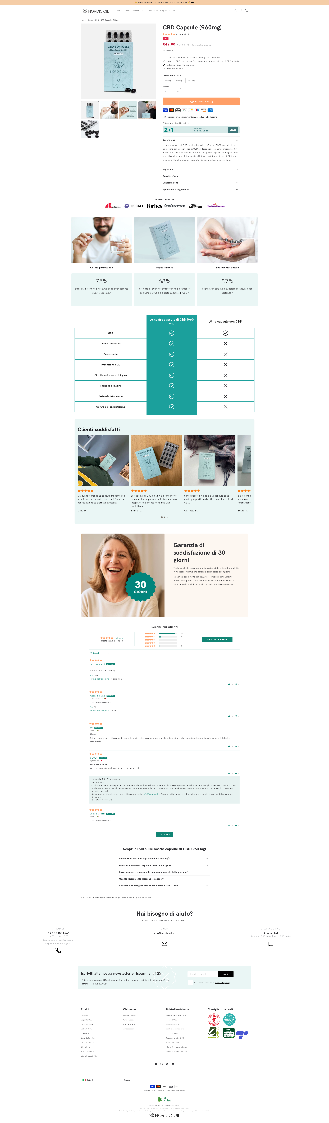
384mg (168, 80)
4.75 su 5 (118, 638)
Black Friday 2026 (89, 1056)
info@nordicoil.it (151, 794)
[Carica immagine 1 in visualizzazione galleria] (90, 110)
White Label (128, 1020)
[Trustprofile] (242, 1038)
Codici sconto (171, 1033)
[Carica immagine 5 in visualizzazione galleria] (90, 129)
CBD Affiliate (129, 1024)
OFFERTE (85, 1047)
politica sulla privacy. (222, 983)
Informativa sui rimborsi (176, 1047)
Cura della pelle (88, 1038)
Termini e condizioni (158, 1090)
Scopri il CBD (171, 1020)
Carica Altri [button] (164, 834)
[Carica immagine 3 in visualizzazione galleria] (128, 110)
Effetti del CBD (172, 1042)
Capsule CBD (86, 1020)
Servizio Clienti (172, 1024)
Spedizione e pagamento (176, 1015)
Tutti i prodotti (87, 1051)
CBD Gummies (87, 1024)
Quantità (166, 86)
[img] (95, 660)
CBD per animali (88, 1042)
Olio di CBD (86, 1015)
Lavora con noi (129, 1015)
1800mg (191, 80)
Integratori (85, 1033)
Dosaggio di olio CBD (175, 1038)
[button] (119, 10)
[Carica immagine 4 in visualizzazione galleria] (147, 110)
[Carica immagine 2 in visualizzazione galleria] (109, 110)
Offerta (233, 130)
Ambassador (128, 1029)
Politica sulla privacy (172, 1090)
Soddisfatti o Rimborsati (176, 1051)
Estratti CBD (86, 1029)
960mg (179, 80)
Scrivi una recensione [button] (217, 639)
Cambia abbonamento (175, 1029)
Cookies (182, 1090)
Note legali (147, 1090)
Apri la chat (271, 933)
